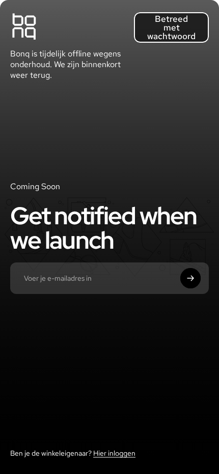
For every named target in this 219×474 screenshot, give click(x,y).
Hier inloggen (114, 453)
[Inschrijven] (190, 278)
